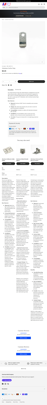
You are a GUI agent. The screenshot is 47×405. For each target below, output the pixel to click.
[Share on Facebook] (8, 85)
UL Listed (4, 66)
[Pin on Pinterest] (11, 85)
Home (3, 19)
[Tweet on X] (6, 85)
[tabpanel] (23, 105)
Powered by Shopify (17, 400)
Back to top (23, 368)
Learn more (28, 1)
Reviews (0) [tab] (18, 89)
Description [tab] (10, 89)
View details (8, 163)
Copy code (29, 15)
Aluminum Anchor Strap (9, 19)
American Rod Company (9, 400)
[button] (41, 4)
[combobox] (23, 7)
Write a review (23, 338)
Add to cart (31, 81)
